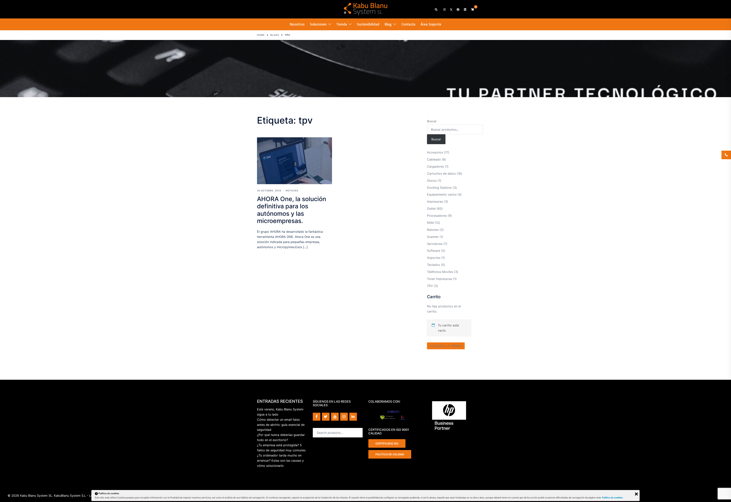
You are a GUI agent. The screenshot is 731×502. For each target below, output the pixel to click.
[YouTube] (335, 417)
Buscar (432, 121)
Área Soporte (431, 24)
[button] (436, 9)
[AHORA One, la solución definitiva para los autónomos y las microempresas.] (294, 160)
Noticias (292, 190)
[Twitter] (326, 417)
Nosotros (297, 24)
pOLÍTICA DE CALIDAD (389, 454)
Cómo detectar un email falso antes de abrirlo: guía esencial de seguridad (281, 425)
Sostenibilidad (368, 24)
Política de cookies (612, 497)
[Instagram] (344, 417)
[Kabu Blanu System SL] (365, 9)
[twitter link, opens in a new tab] (450, 9)
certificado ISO (386, 443)
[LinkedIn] (353, 417)
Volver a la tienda (446, 346)
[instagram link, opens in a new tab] (444, 9)
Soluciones (318, 24)
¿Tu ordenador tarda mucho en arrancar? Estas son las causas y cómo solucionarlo (280, 460)
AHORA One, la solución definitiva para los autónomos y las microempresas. (291, 210)
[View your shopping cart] (472, 9)
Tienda (342, 24)
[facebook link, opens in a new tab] (457, 9)
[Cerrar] (636, 494)
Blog (388, 24)
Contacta (408, 24)
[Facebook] (316, 417)
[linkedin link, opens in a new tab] (464, 9)
